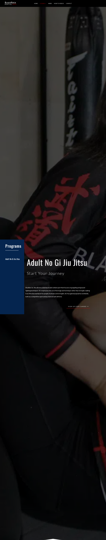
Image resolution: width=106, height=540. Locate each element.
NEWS (50, 3)
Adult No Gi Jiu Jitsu (12, 258)
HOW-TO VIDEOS (59, 3)
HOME (36, 3)
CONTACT (69, 3)
